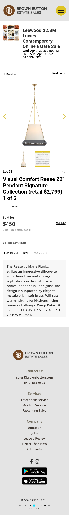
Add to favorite (64, 172)
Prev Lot (11, 74)
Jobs (34, 433)
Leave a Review (34, 438)
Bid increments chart (14, 242)
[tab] (15, 254)
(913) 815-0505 (34, 383)
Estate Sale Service (34, 400)
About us (34, 428)
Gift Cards (34, 449)
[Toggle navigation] (61, 11)
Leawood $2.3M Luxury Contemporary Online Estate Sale (41, 38)
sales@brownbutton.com (34, 377)
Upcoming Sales (34, 410)
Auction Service (34, 405)
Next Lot (57, 73)
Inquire (16, 206)
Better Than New (34, 444)
